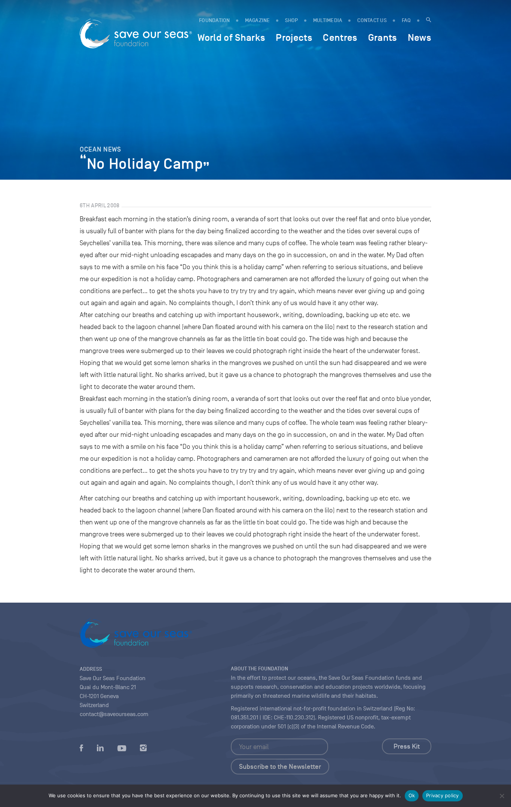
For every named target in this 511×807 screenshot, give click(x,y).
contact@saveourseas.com (114, 714)
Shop (291, 20)
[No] (501, 796)
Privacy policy (442, 795)
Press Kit (407, 746)
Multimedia (328, 20)
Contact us (372, 20)
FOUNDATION (214, 20)
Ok (412, 795)
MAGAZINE (257, 20)
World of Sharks (231, 37)
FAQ (406, 20)
